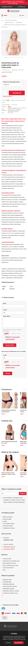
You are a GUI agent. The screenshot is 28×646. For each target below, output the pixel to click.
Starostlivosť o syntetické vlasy (11, 561)
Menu (5, 15)
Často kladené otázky (8, 523)
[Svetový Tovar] (2, 20)
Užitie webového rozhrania (10, 586)
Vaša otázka (7, 316)
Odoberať (22, 493)
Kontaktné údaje (7, 582)
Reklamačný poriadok (8, 588)
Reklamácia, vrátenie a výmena (11, 591)
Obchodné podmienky (8, 584)
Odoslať (7, 373)
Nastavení (8, 642)
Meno (4, 303)
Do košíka (16, 93)
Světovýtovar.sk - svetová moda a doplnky (14, 11)
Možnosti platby (7, 519)
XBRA (9, 106)
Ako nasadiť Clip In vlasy (9, 563)
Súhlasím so (12, 338)
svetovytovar (6, 549)
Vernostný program (8, 526)
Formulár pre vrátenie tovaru (10, 593)
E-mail (5, 310)
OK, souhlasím (18, 642)
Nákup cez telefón (7, 96)
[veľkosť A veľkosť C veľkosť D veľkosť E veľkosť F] (14, 84)
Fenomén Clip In (7, 558)
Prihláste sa (22, 6)
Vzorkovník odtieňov (8, 567)
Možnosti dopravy (7, 517)
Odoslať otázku (9, 345)
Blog (4, 570)
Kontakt (5, 521)
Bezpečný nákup (7, 579)
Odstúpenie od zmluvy (9, 528)
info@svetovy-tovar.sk (9, 546)
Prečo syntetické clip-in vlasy (10, 565)
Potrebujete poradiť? (6, 6)
